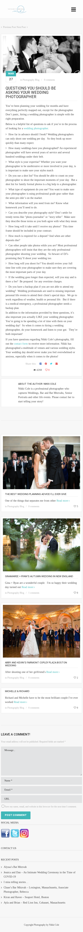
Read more (62, 500)
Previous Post (9, 27)
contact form (21, 343)
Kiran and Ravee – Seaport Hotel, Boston (26, 897)
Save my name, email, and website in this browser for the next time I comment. (41, 806)
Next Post (21, 27)
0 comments (49, 79)
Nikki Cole (50, 383)
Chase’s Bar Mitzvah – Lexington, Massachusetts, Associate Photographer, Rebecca (36, 889)
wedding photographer (36, 128)
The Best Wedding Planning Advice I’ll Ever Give (35, 494)
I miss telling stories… (16, 882)
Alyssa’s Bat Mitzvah (15, 867)
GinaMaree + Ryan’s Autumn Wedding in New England (39, 576)
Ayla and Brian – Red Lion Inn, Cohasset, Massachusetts (34, 902)
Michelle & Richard (17, 691)
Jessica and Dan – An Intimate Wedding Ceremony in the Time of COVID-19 (39, 874)
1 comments (33, 592)
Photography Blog (31, 79)
